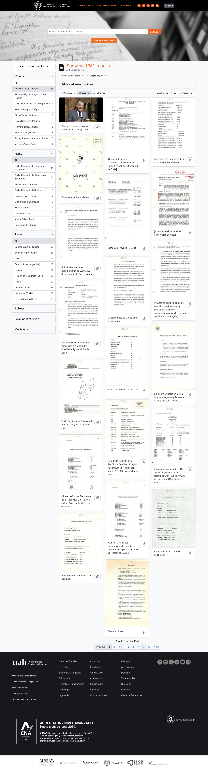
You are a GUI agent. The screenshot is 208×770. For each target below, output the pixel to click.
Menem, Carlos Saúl (34, 145)
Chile (34, 259)
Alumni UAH (96, 673)
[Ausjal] (46, 762)
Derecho (63, 667)
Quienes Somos (84, 6)
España (34, 271)
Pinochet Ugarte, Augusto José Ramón (34, 96)
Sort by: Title (163, 93)
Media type (22, 329)
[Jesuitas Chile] (90, 762)
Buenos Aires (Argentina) (34, 265)
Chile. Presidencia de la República (34, 104)
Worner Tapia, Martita (34, 133)
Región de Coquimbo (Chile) (34, 277)
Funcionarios (96, 684)
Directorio (126, 684)
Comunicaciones (98, 695)
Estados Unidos (34, 288)
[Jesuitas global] (113, 762)
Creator (19, 76)
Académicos (96, 678)
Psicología (64, 689)
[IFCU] (135, 762)
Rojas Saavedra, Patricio (34, 122)
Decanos (125, 689)
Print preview (69, 93)
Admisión (95, 661)
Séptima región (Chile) (34, 254)
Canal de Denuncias (131, 695)
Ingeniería (64, 695)
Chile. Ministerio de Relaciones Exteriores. (34, 177)
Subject (19, 308)
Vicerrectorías (128, 678)
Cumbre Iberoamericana (34, 203)
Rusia (34, 283)
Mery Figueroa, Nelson (34, 128)
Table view (101, 93)
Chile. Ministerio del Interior (34, 191)
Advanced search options (77, 84)
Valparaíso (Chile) (34, 294)
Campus (125, 661)
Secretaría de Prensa (34, 226)
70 (149, 647)
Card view (86, 93)
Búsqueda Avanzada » (104, 40)
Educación (64, 678)
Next (156, 647)
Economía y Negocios (70, 673)
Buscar (154, 31)
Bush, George (34, 208)
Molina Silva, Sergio (34, 220)
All (16, 83)
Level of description (27, 318)
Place (18, 234)
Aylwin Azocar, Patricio (34, 89)
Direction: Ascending (183, 93)
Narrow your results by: (34, 66)
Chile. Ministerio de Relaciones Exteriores (34, 168)
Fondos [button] (125, 6)
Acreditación (127, 667)
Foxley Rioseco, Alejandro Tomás (34, 139)
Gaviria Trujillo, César (34, 197)
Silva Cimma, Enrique (34, 116)
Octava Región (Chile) (34, 300)
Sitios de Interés (106, 6)
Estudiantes (96, 667)
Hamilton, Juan (34, 214)
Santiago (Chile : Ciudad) (34, 248)
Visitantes (95, 689)
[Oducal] (159, 762)
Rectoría (125, 673)
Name (18, 153)
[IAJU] (68, 762)
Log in (168, 6)
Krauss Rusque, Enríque (34, 110)
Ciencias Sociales (68, 661)
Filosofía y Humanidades (71, 684)
